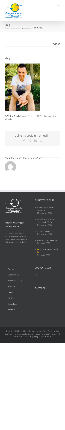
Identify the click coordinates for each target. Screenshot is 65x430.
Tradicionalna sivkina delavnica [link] (45, 208)
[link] (14, 10)
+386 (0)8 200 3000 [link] (18, 236)
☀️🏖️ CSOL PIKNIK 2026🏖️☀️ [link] (48, 250)
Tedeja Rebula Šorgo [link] (16, 116)
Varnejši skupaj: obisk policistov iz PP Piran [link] (46, 220)
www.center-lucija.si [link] (17, 242)
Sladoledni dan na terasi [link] (47, 240)
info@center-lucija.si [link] (18, 239)
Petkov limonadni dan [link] (46, 231)
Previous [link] (55, 44)
